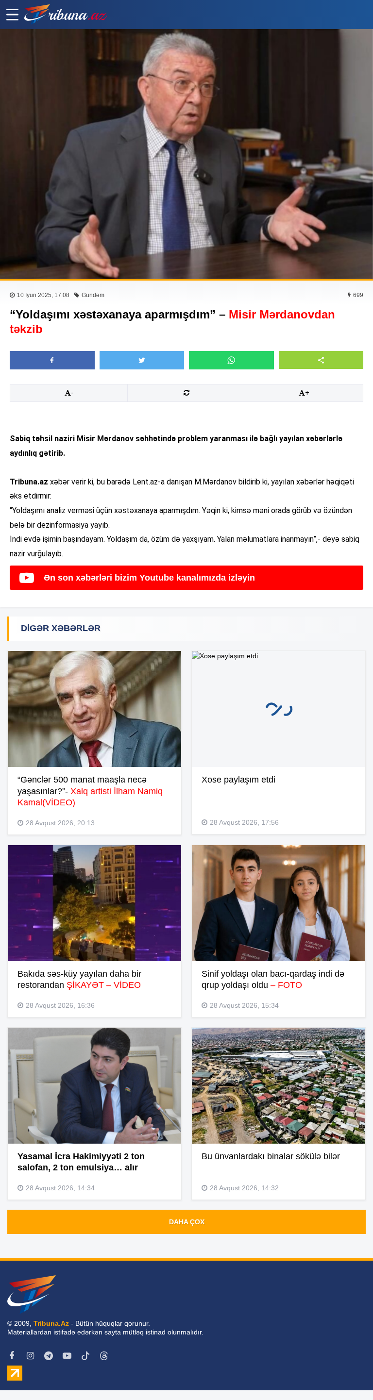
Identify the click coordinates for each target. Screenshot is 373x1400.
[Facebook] (11, 1356)
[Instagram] (30, 1356)
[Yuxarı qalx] (346, 1373)
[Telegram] (48, 1356)
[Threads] (104, 1356)
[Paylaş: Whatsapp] (231, 360)
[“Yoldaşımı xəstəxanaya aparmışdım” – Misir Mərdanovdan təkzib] (186, 154)
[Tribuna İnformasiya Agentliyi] (65, 14)
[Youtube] (67, 1356)
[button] (321, 360)
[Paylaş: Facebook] (52, 360)
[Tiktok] (85, 1356)
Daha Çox (186, 1222)
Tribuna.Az (51, 1323)
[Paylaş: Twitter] (142, 360)
